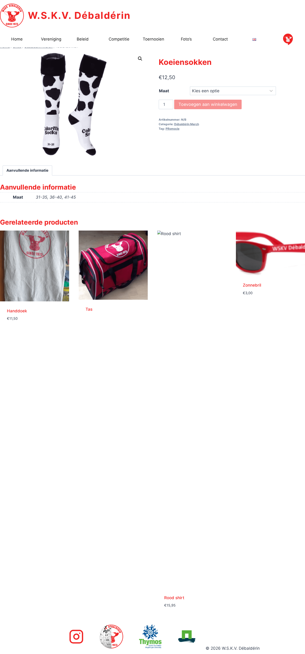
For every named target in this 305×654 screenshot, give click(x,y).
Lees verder (96, 323)
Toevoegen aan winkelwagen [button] (34, 325)
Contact (220, 39)
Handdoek (17, 311)
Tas (89, 309)
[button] (140, 58)
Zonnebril (252, 285)
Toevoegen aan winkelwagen (207, 104)
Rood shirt (174, 597)
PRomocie (172, 128)
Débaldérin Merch (186, 124)
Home (17, 39)
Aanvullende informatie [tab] (27, 170)
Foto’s (186, 39)
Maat (164, 90)
